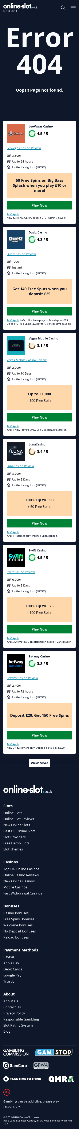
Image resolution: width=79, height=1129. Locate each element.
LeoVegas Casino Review (24, 148)
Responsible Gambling (21, 1019)
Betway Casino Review (22, 678)
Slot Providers (14, 837)
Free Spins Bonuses (18, 919)
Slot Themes (13, 849)
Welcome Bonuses (18, 925)
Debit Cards (12, 969)
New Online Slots (16, 825)
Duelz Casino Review (21, 254)
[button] (63, 7)
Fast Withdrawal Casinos (22, 893)
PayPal (8, 957)
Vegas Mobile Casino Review (27, 360)
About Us (10, 1001)
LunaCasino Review (20, 466)
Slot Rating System (18, 1025)
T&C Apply (13, 214)
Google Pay (12, 975)
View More (39, 763)
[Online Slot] (20, 8)
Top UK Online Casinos (21, 869)
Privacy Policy (14, 1013)
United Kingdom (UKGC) (29, 167)
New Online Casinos (19, 881)
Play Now (39, 205)
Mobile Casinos (15, 887)
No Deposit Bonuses (19, 931)
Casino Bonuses (16, 913)
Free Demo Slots (16, 843)
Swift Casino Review (21, 572)
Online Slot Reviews (18, 819)
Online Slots (12, 813)
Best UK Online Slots (19, 831)
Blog (6, 1031)
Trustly (8, 981)
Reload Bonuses (16, 937)
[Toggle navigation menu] (73, 7)
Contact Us (12, 1007)
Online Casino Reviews (21, 875)
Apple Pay (11, 963)
